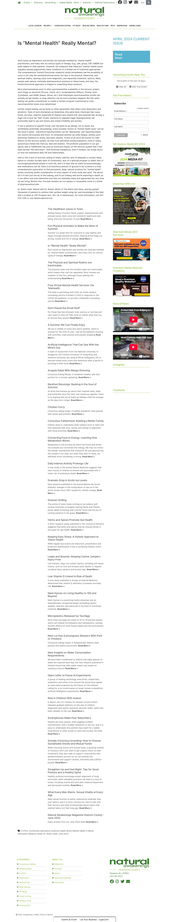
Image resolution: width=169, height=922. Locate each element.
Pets (113, 26)
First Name (118, 119)
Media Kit (58, 864)
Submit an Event (69, 919)
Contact (58, 868)
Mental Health (78, 831)
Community (34, 831)
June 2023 (63, 834)
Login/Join (104, 919)
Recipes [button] (47, 26)
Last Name (118, 126)
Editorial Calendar (62, 878)
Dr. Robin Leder (50, 834)
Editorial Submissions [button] (105, 2)
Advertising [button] (50, 2)
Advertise (58, 882)
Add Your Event (139, 86)
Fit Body (76, 26)
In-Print (24, 831)
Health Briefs (66, 831)
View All (122, 86)
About (57, 873)
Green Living (135, 26)
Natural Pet (24, 882)
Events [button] (27, 2)
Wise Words (24, 887)
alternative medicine (49, 831)
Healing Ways (88, 26)
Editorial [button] (87, 2)
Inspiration (122, 26)
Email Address (120, 111)
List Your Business (88, 919)
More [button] (76, 2)
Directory (38, 2)
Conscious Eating (62, 26)
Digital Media (66, 2)
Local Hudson (35, 26)
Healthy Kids (103, 26)
